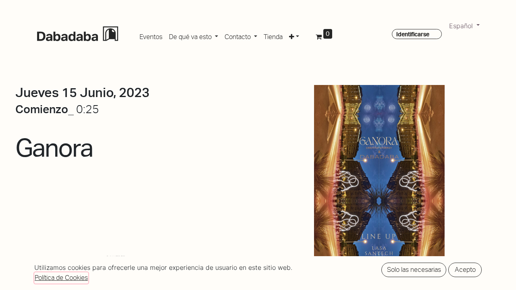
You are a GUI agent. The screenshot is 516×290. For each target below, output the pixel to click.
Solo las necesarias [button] (414, 269)
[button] (294, 35)
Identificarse (412, 34)
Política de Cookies (61, 278)
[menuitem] (151, 35)
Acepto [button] (465, 269)
